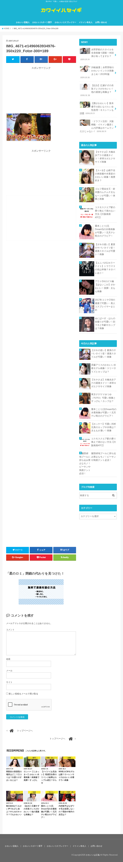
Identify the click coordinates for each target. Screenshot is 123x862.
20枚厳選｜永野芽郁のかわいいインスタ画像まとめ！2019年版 (97, 72)
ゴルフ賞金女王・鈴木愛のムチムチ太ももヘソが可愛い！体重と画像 (105, 194)
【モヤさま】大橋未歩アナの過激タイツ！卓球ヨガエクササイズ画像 (105, 157)
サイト (9, 682)
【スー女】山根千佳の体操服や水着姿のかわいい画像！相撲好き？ (105, 175)
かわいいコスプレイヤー (65, 22)
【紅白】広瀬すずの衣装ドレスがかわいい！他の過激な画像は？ (97, 90)
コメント (10, 629)
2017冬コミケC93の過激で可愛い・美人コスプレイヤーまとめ (105, 305)
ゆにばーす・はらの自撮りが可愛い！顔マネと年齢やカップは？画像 (105, 323)
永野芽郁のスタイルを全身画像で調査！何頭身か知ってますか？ (97, 54)
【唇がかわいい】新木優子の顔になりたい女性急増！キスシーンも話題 (97, 108)
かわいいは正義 (93, 855)
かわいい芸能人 (23, 22)
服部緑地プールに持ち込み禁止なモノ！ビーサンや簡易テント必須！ (103, 456)
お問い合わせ (101, 22)
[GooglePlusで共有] (55, 59)
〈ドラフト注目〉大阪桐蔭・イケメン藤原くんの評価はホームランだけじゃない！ (97, 126)
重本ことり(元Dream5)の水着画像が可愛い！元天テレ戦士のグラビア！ (105, 231)
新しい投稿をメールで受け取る (23, 694)
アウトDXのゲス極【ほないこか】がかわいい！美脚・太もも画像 (105, 286)
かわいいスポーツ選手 (42, 22)
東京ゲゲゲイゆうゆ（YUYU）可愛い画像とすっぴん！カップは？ (103, 397)
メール (9, 670)
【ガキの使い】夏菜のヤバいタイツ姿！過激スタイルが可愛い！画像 (105, 249)
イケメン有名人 (86, 22)
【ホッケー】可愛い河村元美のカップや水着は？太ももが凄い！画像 (103, 427)
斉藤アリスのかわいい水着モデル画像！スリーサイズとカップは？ (103, 368)
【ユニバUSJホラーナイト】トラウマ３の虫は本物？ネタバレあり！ (105, 268)
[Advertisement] (41, 91)
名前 (8, 659)
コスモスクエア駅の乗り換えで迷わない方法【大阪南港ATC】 (105, 212)
